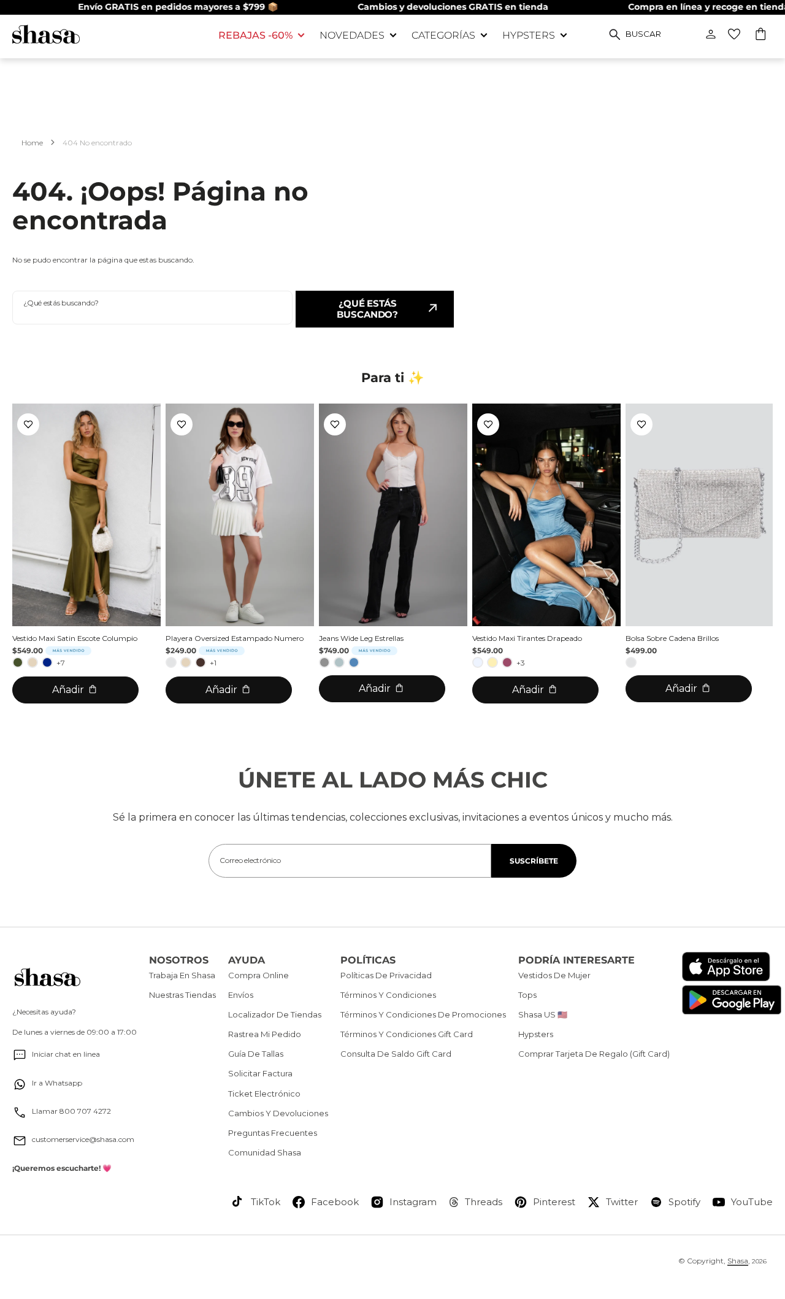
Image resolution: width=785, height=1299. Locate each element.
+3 (520, 662)
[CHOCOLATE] (200, 662)
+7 (60, 662)
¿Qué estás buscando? (367, 308)
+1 (213, 662)
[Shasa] (106, 34)
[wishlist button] (734, 34)
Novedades (352, 35)
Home (32, 142)
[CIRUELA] (507, 662)
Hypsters (528, 35)
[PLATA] (171, 662)
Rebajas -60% (255, 35)
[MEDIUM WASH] (353, 662)
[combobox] (152, 307)
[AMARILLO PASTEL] (492, 662)
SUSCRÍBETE (534, 860)
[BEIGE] (32, 662)
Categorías (443, 35)
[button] (761, 35)
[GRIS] (324, 662)
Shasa (737, 1260)
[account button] (710, 34)
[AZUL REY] (47, 662)
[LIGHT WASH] (339, 662)
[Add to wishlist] (28, 424)
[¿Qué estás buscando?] (614, 34)
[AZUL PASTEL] (477, 662)
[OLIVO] (17, 662)
